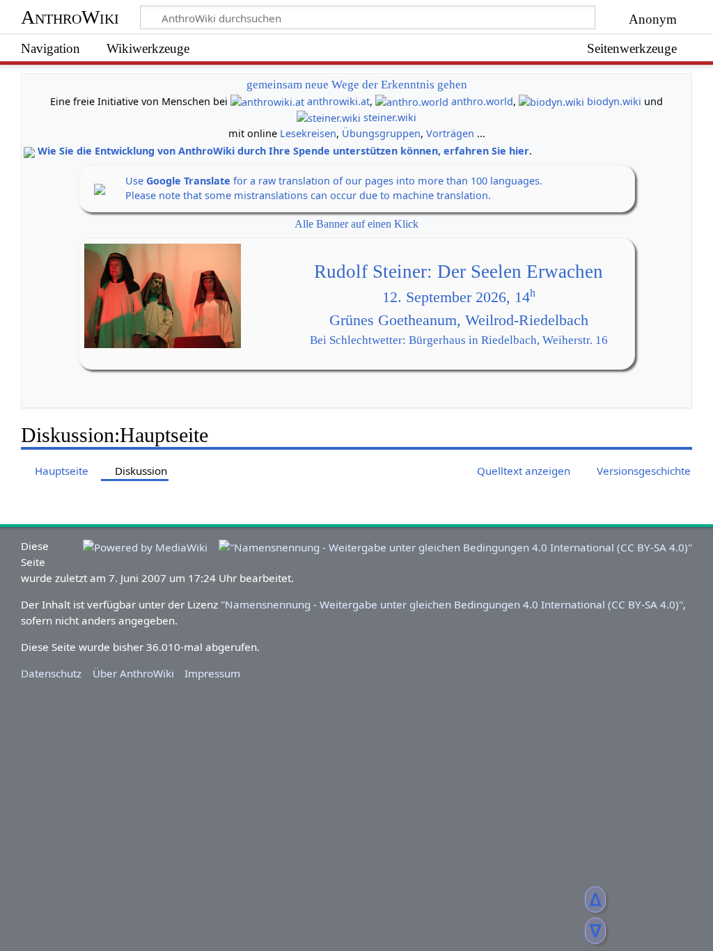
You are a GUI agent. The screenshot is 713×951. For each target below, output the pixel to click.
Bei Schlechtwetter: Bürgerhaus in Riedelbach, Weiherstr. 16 (459, 340)
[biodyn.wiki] (551, 101)
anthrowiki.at (338, 101)
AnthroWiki (70, 17)
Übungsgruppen (381, 133)
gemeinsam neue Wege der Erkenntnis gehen (356, 84)
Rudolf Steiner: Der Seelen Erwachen (458, 271)
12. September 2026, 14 (458, 297)
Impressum (212, 673)
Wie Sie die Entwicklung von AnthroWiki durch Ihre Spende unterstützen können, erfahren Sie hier (283, 150)
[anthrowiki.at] (267, 101)
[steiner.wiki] (329, 117)
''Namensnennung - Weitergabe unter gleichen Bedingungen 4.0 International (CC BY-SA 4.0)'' (452, 604)
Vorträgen (450, 133)
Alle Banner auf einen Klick (356, 224)
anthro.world (482, 101)
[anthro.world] (411, 101)
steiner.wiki (389, 117)
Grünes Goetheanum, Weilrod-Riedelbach (458, 320)
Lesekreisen (308, 133)
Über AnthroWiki (133, 673)
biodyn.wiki (614, 101)
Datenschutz (51, 673)
